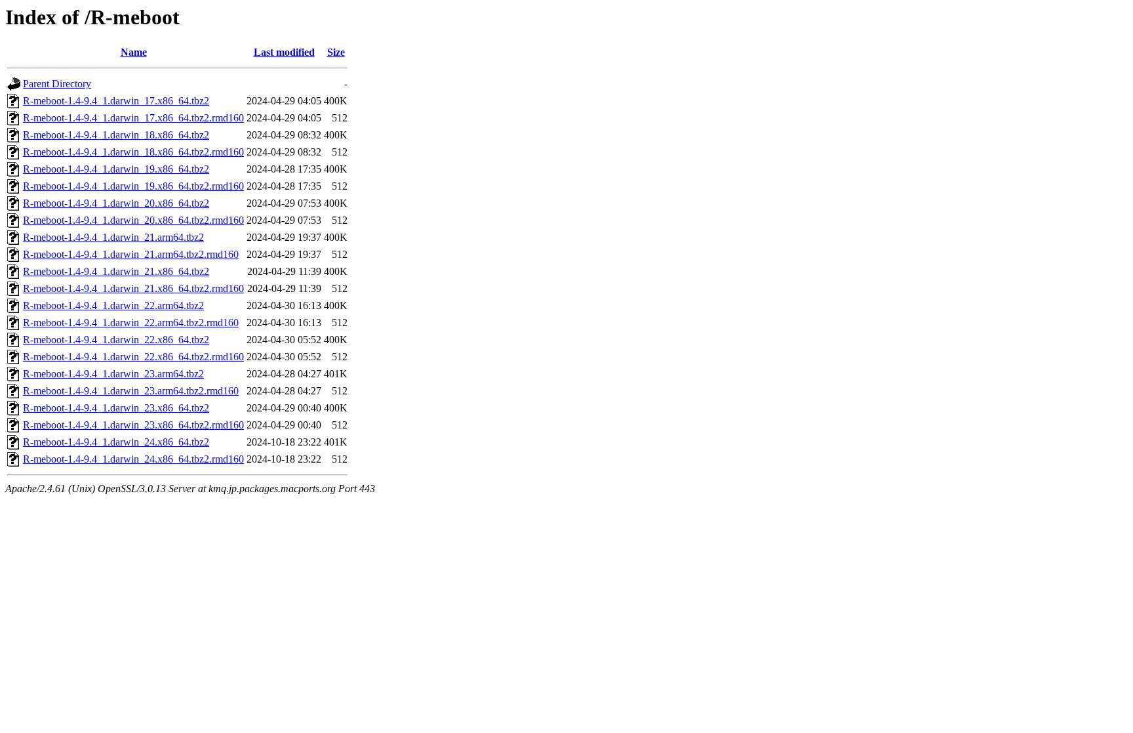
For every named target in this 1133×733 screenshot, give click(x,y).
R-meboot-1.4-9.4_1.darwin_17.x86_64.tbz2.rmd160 (133, 117)
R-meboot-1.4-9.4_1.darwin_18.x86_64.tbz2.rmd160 (133, 151)
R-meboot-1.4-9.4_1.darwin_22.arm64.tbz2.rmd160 (131, 322)
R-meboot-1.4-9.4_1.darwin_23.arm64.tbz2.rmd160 (131, 390)
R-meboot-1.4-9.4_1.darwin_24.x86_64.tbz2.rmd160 (133, 459)
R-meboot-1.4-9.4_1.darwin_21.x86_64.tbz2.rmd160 (133, 288)
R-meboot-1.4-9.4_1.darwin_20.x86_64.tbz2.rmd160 (133, 220)
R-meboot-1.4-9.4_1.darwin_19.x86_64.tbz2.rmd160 (133, 186)
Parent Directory (57, 83)
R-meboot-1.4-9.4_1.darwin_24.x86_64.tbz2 (116, 442)
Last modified (284, 52)
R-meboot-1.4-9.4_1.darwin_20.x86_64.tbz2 (116, 203)
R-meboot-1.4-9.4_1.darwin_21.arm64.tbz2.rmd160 (131, 254)
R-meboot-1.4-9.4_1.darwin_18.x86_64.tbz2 (116, 134)
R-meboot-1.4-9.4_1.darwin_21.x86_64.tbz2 (116, 271)
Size (336, 52)
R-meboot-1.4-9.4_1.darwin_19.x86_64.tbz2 (116, 169)
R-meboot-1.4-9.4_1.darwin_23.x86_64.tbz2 (116, 407)
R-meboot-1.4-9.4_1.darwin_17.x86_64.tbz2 (116, 100)
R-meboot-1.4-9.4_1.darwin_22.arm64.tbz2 (113, 305)
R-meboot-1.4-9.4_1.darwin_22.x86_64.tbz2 (116, 339)
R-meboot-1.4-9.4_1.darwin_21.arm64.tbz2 (113, 237)
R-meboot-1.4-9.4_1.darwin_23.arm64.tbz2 (113, 373)
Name (134, 52)
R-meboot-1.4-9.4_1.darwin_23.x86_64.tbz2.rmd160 (133, 424)
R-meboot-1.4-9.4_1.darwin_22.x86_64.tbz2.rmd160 (133, 356)
